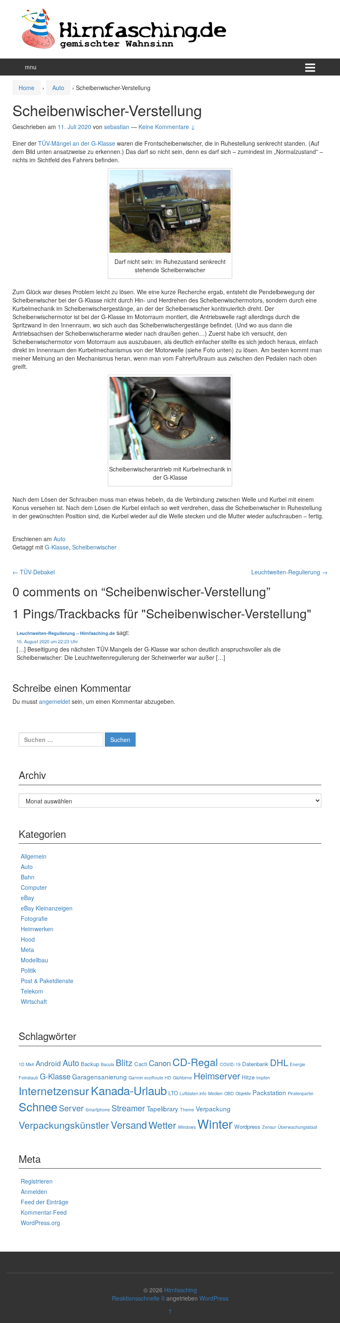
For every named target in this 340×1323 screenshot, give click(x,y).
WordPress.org (40, 1222)
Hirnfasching (180, 1290)
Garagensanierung (99, 1076)
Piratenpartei (300, 1093)
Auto (58, 87)
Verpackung (213, 1108)
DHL (279, 1062)
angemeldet (54, 701)
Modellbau (34, 960)
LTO (173, 1093)
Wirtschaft (34, 1001)
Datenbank (255, 1064)
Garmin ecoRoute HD (150, 1077)
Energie (297, 1064)
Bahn (27, 877)
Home (26, 87)
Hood (28, 939)
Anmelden (34, 1191)
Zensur (269, 1127)
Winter (215, 1123)
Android (48, 1063)
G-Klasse (57, 547)
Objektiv (243, 1093)
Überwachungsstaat (297, 1127)
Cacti (140, 1064)
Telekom (32, 991)
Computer (34, 887)
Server (71, 1108)
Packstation (269, 1092)
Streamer (128, 1108)
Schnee (38, 1106)
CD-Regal (195, 1061)
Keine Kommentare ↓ (166, 126)
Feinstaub (28, 1077)
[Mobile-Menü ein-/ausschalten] (310, 67)
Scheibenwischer (94, 547)
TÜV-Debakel (33, 572)
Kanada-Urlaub (129, 1090)
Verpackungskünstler (64, 1125)
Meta (27, 949)
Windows (187, 1127)
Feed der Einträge (44, 1202)
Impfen (263, 1077)
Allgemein (33, 856)
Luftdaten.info (193, 1093)
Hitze (248, 1077)
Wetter (162, 1125)
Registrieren (37, 1181)
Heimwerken (37, 929)
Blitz (124, 1062)
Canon (160, 1062)
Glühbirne (182, 1077)
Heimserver (217, 1075)
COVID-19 (230, 1064)
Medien (215, 1093)
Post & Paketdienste (47, 980)
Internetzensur (54, 1090)
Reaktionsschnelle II (138, 1298)
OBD (229, 1093)
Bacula (107, 1064)
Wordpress (247, 1126)
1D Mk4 (26, 1064)
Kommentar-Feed (44, 1212)
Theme (187, 1109)
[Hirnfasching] (124, 28)
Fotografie (34, 918)
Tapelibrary (162, 1108)
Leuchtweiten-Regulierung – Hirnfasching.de (66, 633)
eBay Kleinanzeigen (47, 908)
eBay (27, 897)
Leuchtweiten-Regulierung (289, 572)
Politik (28, 970)
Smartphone (97, 1109)
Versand (129, 1125)
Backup (90, 1064)
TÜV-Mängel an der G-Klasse (76, 143)
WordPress (213, 1298)
